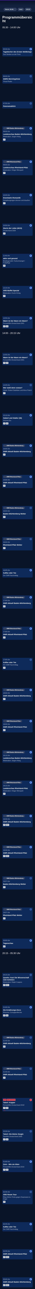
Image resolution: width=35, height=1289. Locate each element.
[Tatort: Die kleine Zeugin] (17, 1120)
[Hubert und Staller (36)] (17, 404)
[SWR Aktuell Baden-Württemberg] (17, 435)
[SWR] (17, 3)
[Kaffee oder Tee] (17, 559)
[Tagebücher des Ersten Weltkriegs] (17, 38)
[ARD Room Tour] (17, 1181)
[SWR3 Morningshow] (17, 65)
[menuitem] (25, 3)
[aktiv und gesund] (17, 245)
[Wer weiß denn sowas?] (17, 374)
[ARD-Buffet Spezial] (17, 277)
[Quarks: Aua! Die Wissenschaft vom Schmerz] (17, 964)
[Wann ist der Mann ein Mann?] (17, 307)
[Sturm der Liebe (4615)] (17, 215)
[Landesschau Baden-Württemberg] (17, 117)
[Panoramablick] (17, 93)
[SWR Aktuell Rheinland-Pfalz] (17, 466)
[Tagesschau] (17, 930)
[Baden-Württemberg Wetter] (17, 497)
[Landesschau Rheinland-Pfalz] (17, 151)
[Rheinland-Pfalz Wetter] (17, 528)
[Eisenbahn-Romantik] (17, 184)
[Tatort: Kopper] (17, 1089)
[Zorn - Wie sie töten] (17, 1151)
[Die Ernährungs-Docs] (17, 996)
